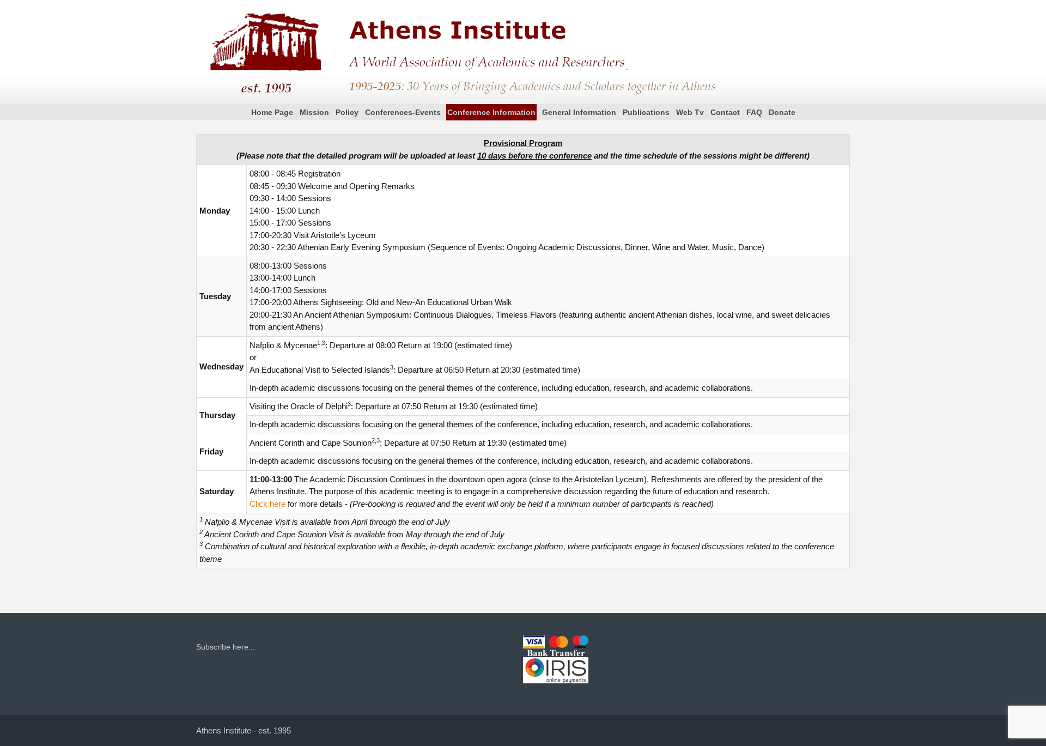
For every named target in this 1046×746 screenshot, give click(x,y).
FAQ (754, 112)
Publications (646, 112)
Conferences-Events (403, 112)
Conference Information (491, 112)
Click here (267, 503)
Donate (782, 112)
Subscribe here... (225, 646)
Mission (314, 112)
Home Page (272, 112)
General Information (579, 112)
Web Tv (690, 112)
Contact (725, 112)
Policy (347, 112)
